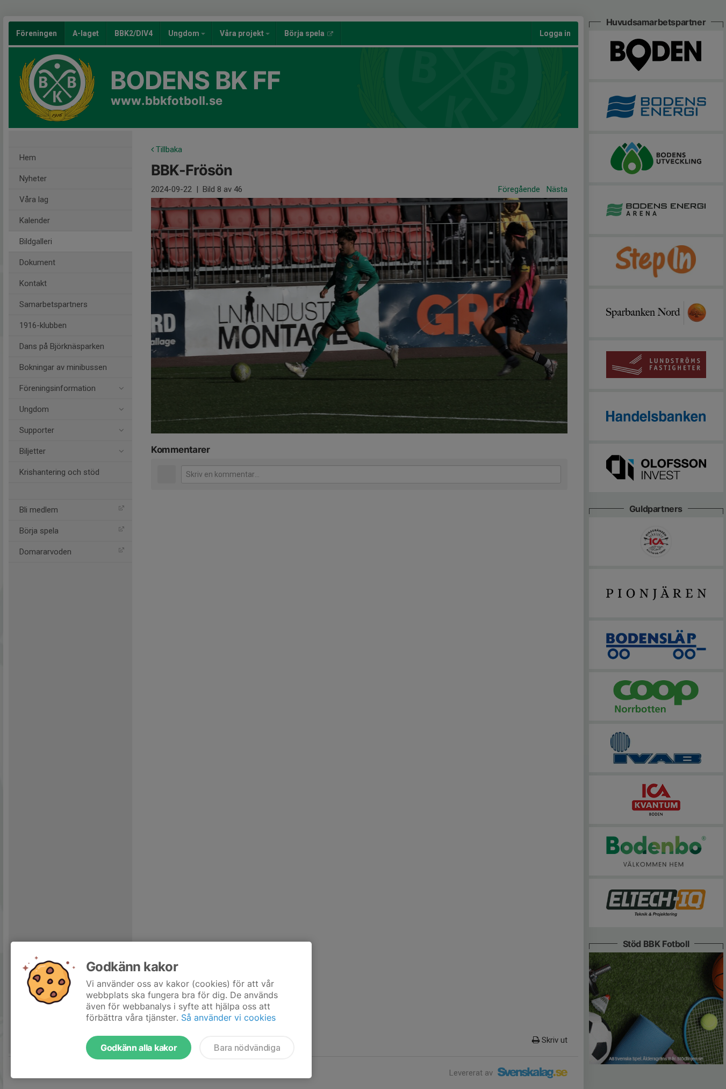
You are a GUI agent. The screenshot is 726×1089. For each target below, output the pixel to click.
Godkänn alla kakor (138, 1047)
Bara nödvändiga (247, 1047)
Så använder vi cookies (228, 1017)
